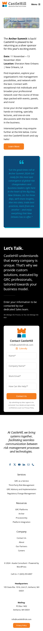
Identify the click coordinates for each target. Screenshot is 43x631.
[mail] (28, 465)
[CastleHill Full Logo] (14, 2)
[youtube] (19, 465)
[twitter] (15, 465)
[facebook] (10, 465)
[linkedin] (24, 465)
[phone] (33, 465)
